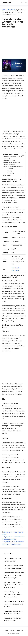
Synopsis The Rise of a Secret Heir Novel (13, 158)
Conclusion (7, 175)
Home (4, 10)
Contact (12, 630)
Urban (4, 534)
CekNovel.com (16, 633)
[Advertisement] (14, 42)
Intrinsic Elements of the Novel (13, 166)
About (6, 630)
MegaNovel (11, 10)
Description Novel (9, 161)
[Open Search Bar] (22, 2)
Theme (11, 168)
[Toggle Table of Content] (22, 154)
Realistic (20, 532)
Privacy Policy (19, 630)
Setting (11, 171)
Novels (14, 532)
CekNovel (6, 2)
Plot (10, 170)
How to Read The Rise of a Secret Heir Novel (12, 163)
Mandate (12, 173)
